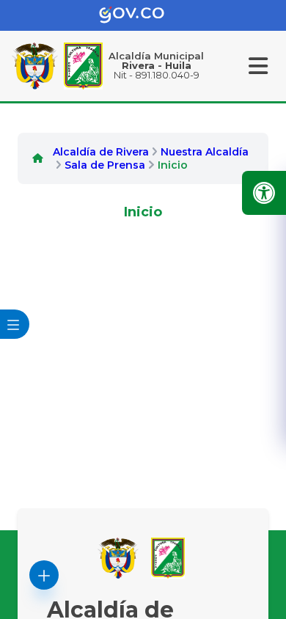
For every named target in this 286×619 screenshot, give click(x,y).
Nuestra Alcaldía (205, 151)
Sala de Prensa (105, 165)
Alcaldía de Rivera (101, 151)
